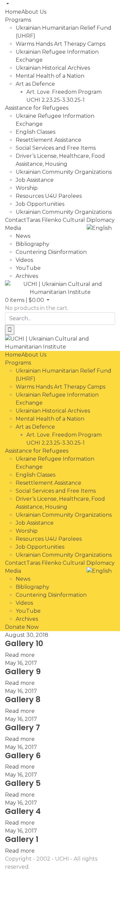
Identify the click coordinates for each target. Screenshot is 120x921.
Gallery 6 (23, 755)
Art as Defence (35, 84)
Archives (27, 276)
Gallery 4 (23, 811)
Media (13, 228)
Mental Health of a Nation (50, 76)
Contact (15, 220)
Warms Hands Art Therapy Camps (60, 44)
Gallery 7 (22, 727)
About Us (33, 12)
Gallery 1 (21, 839)
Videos (24, 260)
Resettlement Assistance (48, 140)
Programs (18, 20)
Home (13, 12)
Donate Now (22, 627)
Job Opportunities (40, 204)
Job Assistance (35, 180)
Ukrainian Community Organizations (64, 172)
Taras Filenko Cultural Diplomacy (70, 220)
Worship (27, 188)
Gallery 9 (23, 671)
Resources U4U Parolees (49, 196)
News (23, 236)
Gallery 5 (23, 783)
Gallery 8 (23, 699)
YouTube (28, 268)
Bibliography (32, 244)
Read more (20, 655)
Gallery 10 (24, 643)
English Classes (35, 132)
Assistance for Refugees (36, 108)
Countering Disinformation (51, 252)
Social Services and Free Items (56, 148)
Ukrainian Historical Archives (53, 68)
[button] (27, 300)
